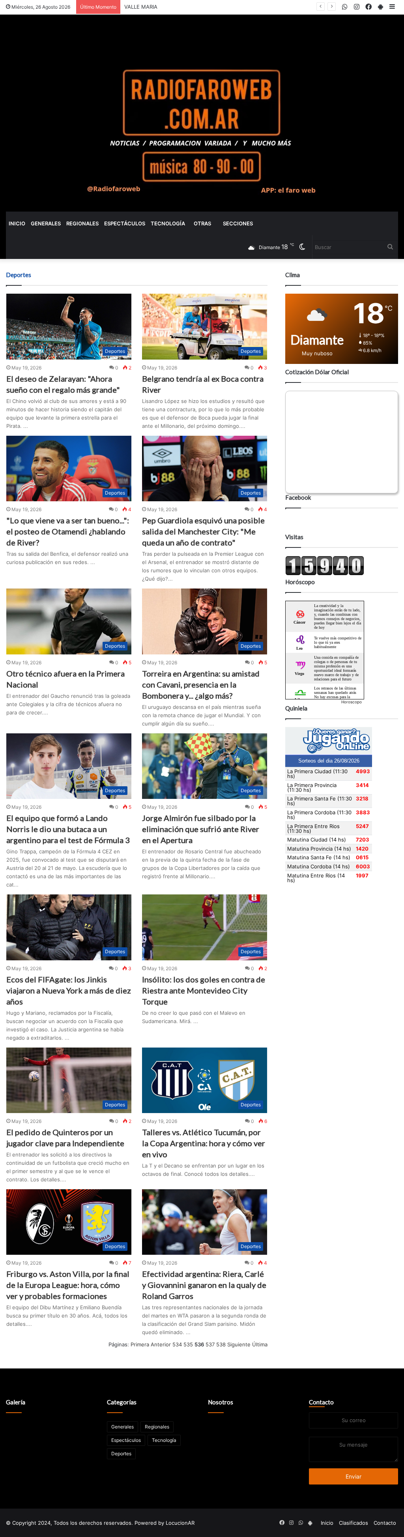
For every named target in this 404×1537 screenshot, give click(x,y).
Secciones (238, 223)
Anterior (161, 1344)
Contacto (321, 1402)
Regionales (82, 223)
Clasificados (353, 1523)
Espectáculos (124, 223)
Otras (202, 223)
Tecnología (168, 223)
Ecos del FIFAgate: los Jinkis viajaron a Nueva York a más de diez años (68, 990)
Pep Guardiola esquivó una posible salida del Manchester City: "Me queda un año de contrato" (203, 531)
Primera (140, 1344)
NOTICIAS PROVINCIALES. (155, 7)
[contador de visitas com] (324, 573)
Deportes (121, 1453)
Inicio (17, 223)
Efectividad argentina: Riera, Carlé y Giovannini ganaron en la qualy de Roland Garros (204, 1285)
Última (259, 1344)
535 (188, 1344)
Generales (46, 223)
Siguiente (239, 1344)
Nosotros (220, 1402)
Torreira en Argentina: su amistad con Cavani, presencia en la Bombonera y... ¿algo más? (201, 684)
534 (177, 1344)
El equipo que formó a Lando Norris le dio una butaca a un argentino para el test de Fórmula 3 (68, 829)
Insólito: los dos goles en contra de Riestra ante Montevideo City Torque (203, 990)
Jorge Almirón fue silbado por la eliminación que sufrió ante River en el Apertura (200, 829)
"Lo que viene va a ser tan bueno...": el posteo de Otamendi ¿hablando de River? (67, 531)
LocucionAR (180, 1523)
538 (221, 1344)
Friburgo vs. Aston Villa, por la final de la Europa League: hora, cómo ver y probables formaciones (67, 1285)
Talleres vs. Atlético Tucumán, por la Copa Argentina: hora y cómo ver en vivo (203, 1143)
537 (210, 1344)
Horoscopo (351, 701)
